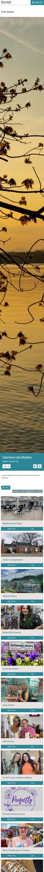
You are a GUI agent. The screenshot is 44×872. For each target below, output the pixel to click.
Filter (7, 488)
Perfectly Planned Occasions (14, 814)
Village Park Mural (10, 596)
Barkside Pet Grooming (12, 632)
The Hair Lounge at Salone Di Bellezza (17, 777)
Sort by (15, 491)
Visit (5, 466)
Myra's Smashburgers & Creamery (16, 850)
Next (39, 491)
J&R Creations (8, 741)
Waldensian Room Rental (12, 523)
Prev (23, 491)
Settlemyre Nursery (11, 668)
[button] (35, 466)
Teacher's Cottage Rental (13, 559)
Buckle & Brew (8, 705)
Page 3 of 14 (31, 491)
